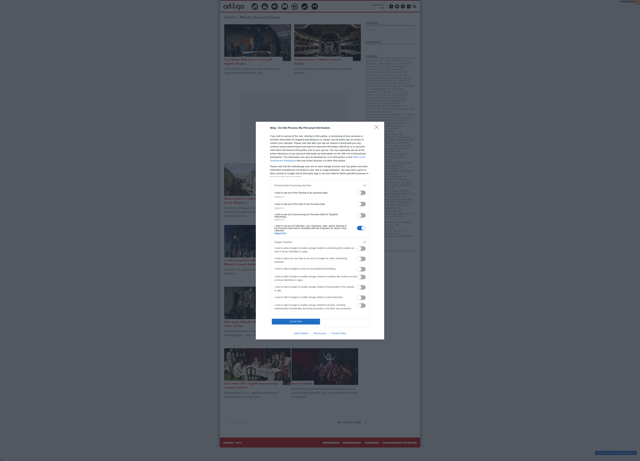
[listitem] (320, 185)
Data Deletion (301, 333)
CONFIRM (296, 321)
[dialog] (320, 230)
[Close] (377, 128)
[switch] (361, 193)
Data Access (319, 333)
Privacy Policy (339, 333)
